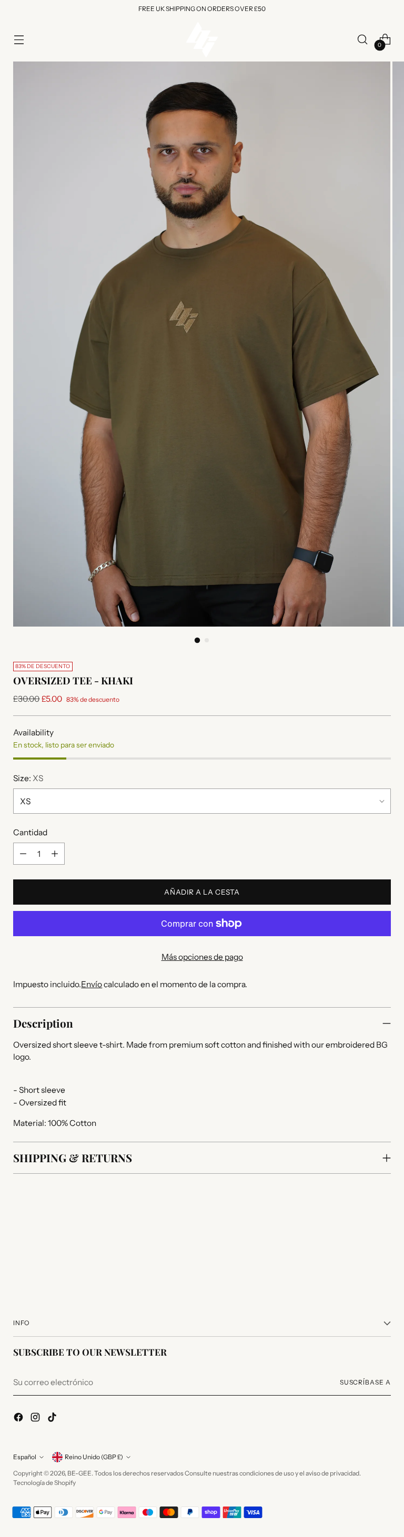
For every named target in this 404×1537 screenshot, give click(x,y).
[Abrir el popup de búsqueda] (362, 39)
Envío (91, 984)
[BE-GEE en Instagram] (36, 1419)
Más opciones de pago (202, 957)
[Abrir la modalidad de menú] (18, 39)
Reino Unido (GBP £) (94, 1457)
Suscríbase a (365, 1382)
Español (24, 1457)
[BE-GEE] (202, 39)
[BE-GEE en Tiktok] (53, 1419)
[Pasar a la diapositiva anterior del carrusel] (358, 1253)
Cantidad (30, 832)
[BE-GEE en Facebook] (19, 1419)
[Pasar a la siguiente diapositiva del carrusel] (382, 1252)
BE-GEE (79, 1473)
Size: (28, 778)
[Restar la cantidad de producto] (23, 853)
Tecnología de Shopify (44, 1483)
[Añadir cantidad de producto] (54, 853)
